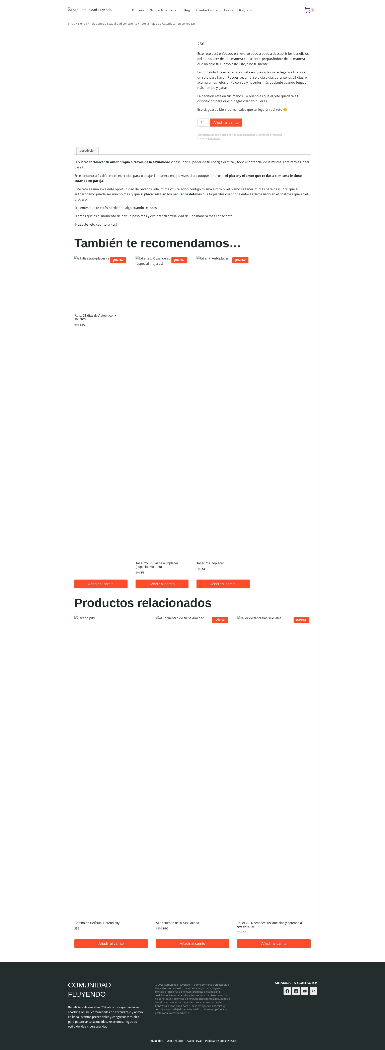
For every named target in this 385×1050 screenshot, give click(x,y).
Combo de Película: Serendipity (97, 923)
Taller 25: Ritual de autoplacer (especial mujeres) (157, 565)
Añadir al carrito (226, 123)
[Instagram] (296, 991)
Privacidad (156, 1041)
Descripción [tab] (87, 150)
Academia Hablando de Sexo (226, 134)
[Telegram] (313, 991)
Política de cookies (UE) (220, 1041)
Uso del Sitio (175, 1041)
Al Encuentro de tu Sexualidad (177, 923)
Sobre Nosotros (163, 10)
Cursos (138, 10)
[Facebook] (287, 991)
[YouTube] (304, 991)
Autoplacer (214, 138)
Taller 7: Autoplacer (210, 563)
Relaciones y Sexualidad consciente (262, 134)
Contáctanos (207, 10)
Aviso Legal (194, 1041)
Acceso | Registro (239, 10)
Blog (186, 10)
